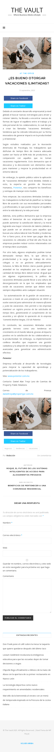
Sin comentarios (44, 455)
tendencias (20, 448)
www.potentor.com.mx (18, 376)
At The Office (27, 73)
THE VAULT (27, 10)
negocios (8, 448)
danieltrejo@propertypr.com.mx (18, 393)
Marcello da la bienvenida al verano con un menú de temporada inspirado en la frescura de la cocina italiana (27, 700)
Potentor (17, 187)
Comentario (8, 576)
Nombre (7, 522)
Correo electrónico (12, 535)
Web (5, 547)
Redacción (10, 455)
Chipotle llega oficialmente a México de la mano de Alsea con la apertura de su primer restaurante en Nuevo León (27, 674)
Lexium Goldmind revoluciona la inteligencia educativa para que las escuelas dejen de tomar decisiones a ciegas (25, 659)
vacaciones (33, 448)
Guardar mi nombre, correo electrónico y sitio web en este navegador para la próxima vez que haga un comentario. (27, 567)
